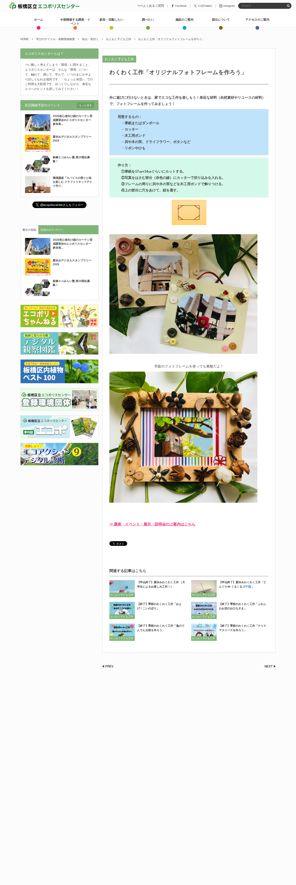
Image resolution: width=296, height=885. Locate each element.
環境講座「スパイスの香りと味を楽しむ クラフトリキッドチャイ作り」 (72, 181)
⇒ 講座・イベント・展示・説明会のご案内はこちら (152, 524)
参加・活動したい (111, 19)
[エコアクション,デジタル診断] (59, 462)
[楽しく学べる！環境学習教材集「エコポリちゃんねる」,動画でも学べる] (59, 324)
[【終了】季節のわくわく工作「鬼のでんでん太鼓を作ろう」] (122, 632)
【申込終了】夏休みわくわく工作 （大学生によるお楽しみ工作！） (161, 584)
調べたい (148, 19)
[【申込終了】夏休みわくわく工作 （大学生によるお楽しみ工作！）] (122, 588)
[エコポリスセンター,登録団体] (59, 408)
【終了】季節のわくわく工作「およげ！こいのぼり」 (159, 606)
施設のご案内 (185, 19)
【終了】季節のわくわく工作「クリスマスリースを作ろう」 (242, 628)
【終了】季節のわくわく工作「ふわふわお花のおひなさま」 (242, 606)
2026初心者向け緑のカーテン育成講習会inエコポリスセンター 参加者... (73, 120)
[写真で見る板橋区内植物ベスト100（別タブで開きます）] (59, 380)
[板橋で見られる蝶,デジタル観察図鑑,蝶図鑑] (59, 352)
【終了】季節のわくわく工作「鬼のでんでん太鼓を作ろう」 (160, 628)
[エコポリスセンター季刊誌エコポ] (59, 435)
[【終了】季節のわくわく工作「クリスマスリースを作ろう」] (204, 632)
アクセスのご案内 (257, 19)
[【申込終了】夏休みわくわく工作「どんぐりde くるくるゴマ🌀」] (204, 588)
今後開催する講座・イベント (75, 21)
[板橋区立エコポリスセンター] (44, 5)
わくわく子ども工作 (119, 59)
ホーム (38, 19)
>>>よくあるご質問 (150, 6)
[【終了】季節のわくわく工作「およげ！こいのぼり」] (122, 610)
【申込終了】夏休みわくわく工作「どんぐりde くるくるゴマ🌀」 (242, 584)
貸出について (221, 19)
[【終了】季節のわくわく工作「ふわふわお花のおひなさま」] (204, 610)
